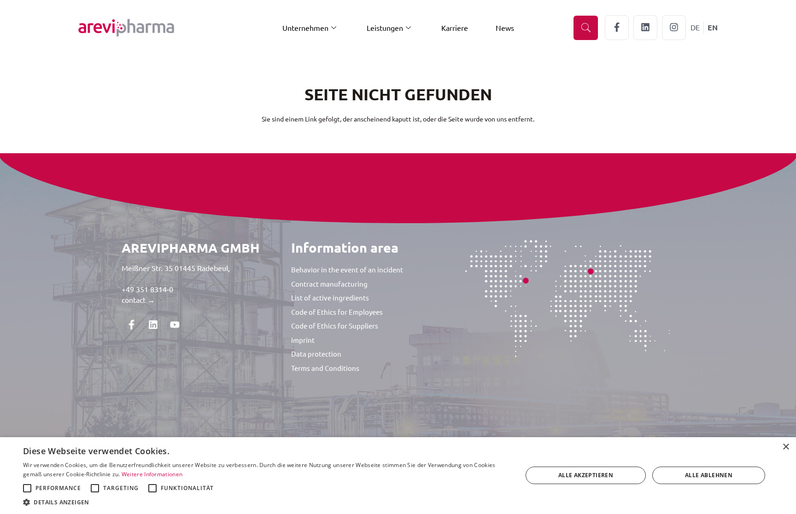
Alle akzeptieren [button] (585, 475)
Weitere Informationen (152, 474)
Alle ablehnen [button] (708, 475)
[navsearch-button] (586, 28)
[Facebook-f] (131, 325)
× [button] (785, 447)
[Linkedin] (153, 325)
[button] (265, 502)
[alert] (398, 475)
